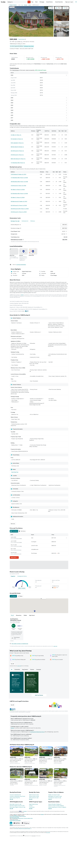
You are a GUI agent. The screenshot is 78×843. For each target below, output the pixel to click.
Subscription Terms (50, 827)
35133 (29, 4)
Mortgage (42, 2)
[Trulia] (11, 823)
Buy (32, 2)
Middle (25, 615)
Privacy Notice (58, 827)
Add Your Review (39, 695)
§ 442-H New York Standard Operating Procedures (18, 816)
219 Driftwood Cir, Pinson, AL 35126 (19, 211)
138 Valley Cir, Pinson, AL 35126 (17, 197)
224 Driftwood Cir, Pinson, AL (17, 150)
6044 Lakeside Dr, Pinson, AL (17, 142)
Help (55, 827)
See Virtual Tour (14, 472)
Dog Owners (25, 669)
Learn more (55, 646)
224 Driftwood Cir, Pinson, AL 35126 (19, 205)
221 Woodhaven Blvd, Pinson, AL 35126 (19, 193)
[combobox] (19, 2)
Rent (36, 2)
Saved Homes (49, 2)
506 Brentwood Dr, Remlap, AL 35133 (19, 201)
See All (13, 663)
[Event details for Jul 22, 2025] (66, 538)
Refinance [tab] (32, 221)
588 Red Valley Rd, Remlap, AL (17, 146)
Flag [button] (21, 690)
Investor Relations (39, 827)
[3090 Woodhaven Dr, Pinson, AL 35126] (46, 773)
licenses (42, 814)
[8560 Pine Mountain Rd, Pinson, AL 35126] (61, 751)
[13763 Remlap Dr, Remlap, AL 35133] (17, 773)
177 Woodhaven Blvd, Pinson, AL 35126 (19, 177)
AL (22, 4)
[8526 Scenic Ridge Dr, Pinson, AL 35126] (61, 773)
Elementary (18, 615)
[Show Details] (66, 75)
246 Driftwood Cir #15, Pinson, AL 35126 (20, 208)
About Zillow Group (18, 827)
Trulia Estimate (15, 70)
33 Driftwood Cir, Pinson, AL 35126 (18, 185)
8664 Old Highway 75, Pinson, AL (18, 158)
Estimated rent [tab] (25, 221)
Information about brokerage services (17, 818)
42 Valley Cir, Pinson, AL (16, 134)
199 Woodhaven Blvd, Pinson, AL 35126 (19, 181)
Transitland (25, 811)
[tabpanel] (39, 232)
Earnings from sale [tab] (15, 221)
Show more (13, 557)
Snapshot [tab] (13, 576)
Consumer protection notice (28, 818)
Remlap (25, 4)
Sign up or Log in (69, 2)
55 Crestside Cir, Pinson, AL (17, 138)
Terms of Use (45, 827)
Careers (30, 827)
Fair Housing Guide (25, 827)
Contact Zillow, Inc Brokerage (15, 820)
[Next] (67, 755)
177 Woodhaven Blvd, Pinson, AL (18, 162)
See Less (13, 523)
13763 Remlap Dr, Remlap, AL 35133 (18, 174)
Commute (38, 669)
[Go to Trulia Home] (4, 2)
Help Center (33, 835)
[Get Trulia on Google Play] (25, 823)
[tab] (14, 531)
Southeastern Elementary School (37, 731)
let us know (48, 832)
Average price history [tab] (22, 576)
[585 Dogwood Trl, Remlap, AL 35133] (46, 751)
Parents (32, 669)
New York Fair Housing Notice (14, 817)
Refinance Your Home (29, 46)
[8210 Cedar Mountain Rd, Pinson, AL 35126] (17, 751)
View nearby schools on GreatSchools (19, 643)
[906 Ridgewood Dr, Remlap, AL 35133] (31, 773)
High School (32, 615)
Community (17, 669)
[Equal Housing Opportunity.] (23, 835)
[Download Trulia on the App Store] (16, 823)
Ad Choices (63, 827)
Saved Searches (59, 2)
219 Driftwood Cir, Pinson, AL (17, 154)
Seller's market (21, 588)
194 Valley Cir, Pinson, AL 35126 (18, 189)
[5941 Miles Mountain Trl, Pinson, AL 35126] (31, 751)
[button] (29, 2)
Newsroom (34, 827)
